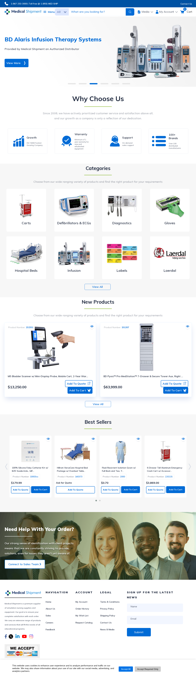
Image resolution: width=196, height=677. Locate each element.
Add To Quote (76, 383)
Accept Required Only (147, 669)
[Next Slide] (189, 466)
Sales (48, 615)
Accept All (125, 669)
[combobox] (95, 11)
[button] (6, 636)
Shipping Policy (107, 615)
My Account (81, 601)
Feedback (50, 629)
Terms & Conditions (110, 601)
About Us (50, 608)
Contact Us (186, 3)
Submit (138, 632)
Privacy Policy (107, 608)
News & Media (107, 629)
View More (13, 63)
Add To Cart (77, 390)
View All (97, 287)
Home (48, 601)
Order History (82, 608)
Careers (49, 622)
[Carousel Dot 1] (96, 500)
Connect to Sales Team (24, 564)
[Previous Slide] (6, 466)
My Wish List (82, 615)
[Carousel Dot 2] (100, 500)
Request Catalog (83, 622)
